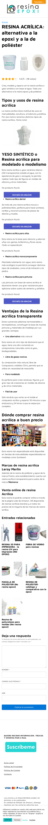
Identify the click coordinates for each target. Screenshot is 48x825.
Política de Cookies (12, 770)
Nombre (6, 670)
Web (3, 693)
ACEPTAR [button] (8, 820)
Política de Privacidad (13, 767)
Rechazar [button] (17, 820)
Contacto (8, 774)
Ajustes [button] (25, 820)
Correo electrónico (11, 681)
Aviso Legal (9, 763)
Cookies (32, 820)
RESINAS (5, 22)
